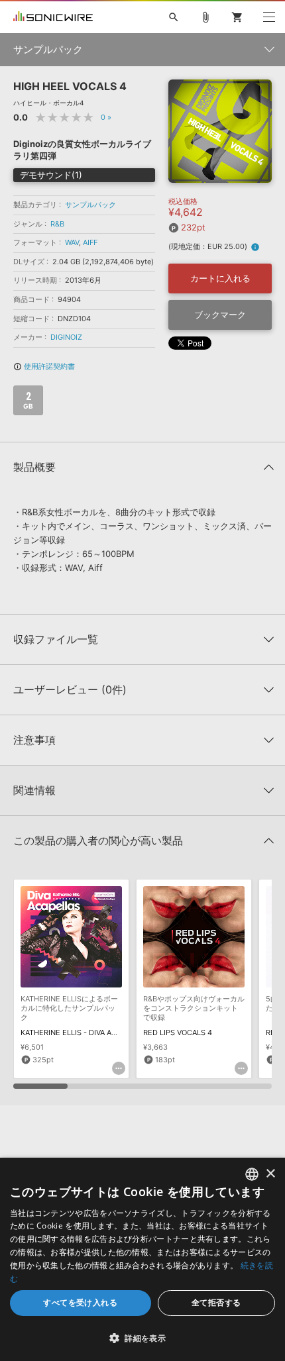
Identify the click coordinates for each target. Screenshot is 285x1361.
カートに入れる (220, 278)
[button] (142, 1338)
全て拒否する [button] (216, 1302)
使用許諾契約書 (44, 366)
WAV (72, 242)
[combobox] (251, 1174)
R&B (57, 223)
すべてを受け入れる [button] (80, 1302)
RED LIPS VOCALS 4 (177, 1032)
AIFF (90, 242)
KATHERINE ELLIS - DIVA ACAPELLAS (84, 1032)
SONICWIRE (53, 17)
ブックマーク (220, 314)
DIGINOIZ (66, 337)
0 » (106, 117)
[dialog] (142, 1259)
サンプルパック (90, 204)
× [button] (270, 1174)
